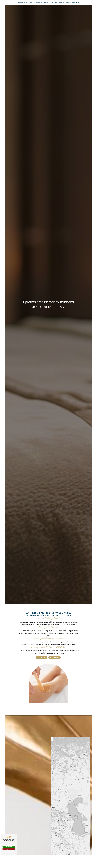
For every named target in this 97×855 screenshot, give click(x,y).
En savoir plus (42, 657)
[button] (52, 738)
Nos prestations (48, 2)
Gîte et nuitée (38, 2)
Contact (68, 2)
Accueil (20, 2)
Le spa (31, 2)
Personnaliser (9, 851)
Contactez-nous (55, 657)
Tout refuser (9, 849)
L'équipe (26, 2)
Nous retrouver (59, 2)
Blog (73, 2)
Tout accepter (9, 846)
